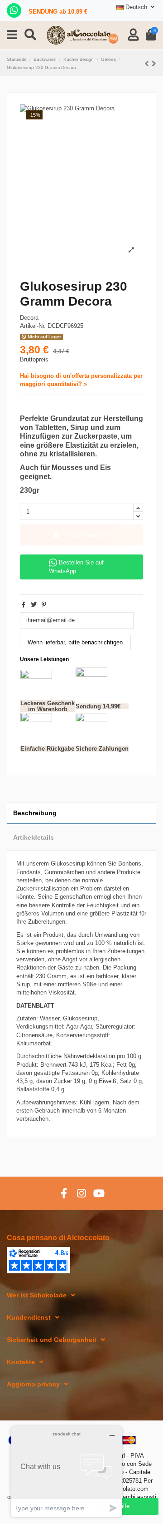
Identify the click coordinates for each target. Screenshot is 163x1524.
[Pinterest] (44, 604)
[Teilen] (23, 604)
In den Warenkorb (87, 534)
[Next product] (154, 64)
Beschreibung (35, 812)
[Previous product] (148, 64)
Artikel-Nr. (33, 325)
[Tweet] (34, 604)
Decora (29, 317)
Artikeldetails (33, 837)
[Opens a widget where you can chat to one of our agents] (66, 1471)
